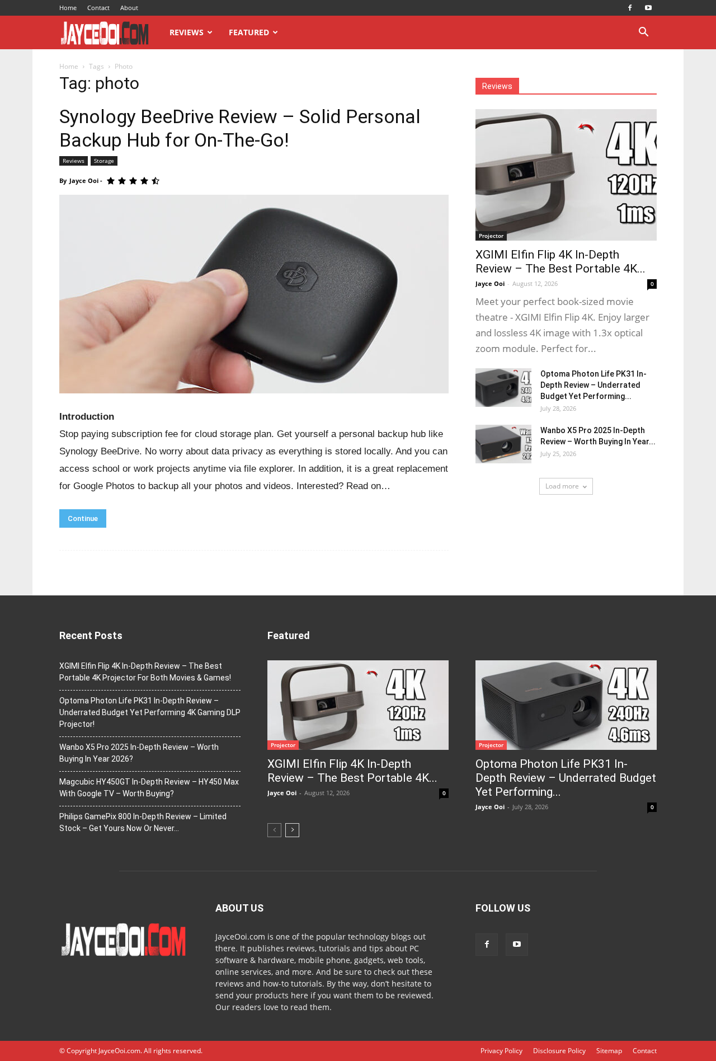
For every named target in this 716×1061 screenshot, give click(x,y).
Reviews (186, 32)
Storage (104, 161)
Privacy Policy (501, 1050)
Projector (491, 236)
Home (68, 7)
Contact (98, 7)
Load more (562, 486)
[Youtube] (648, 8)
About (129, 7)
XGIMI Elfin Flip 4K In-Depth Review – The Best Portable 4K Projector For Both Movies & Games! (145, 671)
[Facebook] (629, 8)
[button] (643, 33)
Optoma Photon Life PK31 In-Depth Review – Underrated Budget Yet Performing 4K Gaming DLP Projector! (150, 712)
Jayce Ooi (83, 180)
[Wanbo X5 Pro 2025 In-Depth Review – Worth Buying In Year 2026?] (503, 444)
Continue (83, 518)
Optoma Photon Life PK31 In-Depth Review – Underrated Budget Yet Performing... (593, 385)
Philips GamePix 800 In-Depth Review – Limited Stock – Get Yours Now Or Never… (143, 822)
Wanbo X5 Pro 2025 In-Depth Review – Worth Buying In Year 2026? (139, 753)
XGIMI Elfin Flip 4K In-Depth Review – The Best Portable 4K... (560, 261)
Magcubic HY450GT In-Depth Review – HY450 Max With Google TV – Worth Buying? (149, 787)
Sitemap (609, 1050)
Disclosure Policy (559, 1050)
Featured (249, 32)
